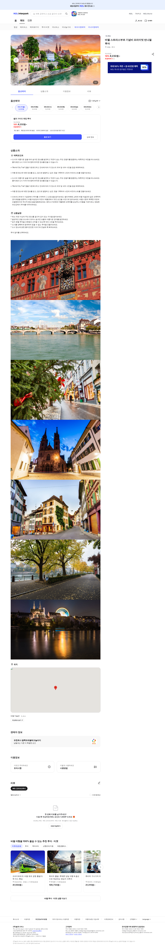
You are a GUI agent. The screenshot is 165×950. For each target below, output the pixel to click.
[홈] (15, 20)
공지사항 (121, 919)
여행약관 (77, 919)
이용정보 (67, 91)
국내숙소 (55, 27)
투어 (26, 846)
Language (145, 919)
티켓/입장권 (16, 846)
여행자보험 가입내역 (92, 919)
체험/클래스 (61, 846)
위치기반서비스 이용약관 (60, 919)
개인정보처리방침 (41, 919)
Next (100, 867)
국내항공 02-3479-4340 (90, 932)
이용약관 (27, 919)
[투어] (22, 20)
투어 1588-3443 (71, 929)
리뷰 (89, 91)
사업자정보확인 (37, 931)
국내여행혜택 (93, 27)
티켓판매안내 (108, 919)
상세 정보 (90, 137)
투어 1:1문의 (69, 934)
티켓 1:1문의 (78, 934)
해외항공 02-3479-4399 (73, 932)
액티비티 (35, 846)
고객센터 (133, 919)
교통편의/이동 (48, 846)
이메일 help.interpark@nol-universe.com (91, 931)
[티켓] (30, 20)
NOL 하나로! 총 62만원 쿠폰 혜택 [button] (46, 14)
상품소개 (44, 91)
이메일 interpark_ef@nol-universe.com (134, 931)
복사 (24, 716)
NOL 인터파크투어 (19, 788)
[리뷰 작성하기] (99, 783)
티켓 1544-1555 (82, 929)
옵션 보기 (47, 137)
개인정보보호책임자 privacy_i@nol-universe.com (137, 932)
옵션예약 (22, 91)
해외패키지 (34, 27)
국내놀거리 (66, 27)
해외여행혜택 (80, 27)
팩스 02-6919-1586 (72, 931)
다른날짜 (94, 101)
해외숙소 (23, 27)
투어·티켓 (45, 27)
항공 (15, 27)
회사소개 (16, 919)
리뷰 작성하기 (55, 826)
